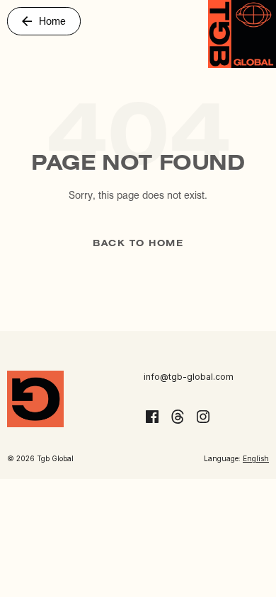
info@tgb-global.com (189, 376)
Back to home (138, 243)
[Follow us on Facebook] (152, 416)
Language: (236, 458)
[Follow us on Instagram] (203, 416)
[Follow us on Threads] (177, 416)
